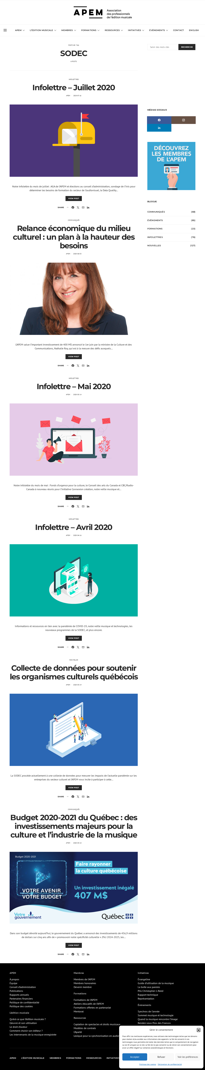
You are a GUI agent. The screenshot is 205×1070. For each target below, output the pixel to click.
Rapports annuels (19, 994)
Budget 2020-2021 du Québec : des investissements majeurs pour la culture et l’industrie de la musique (73, 826)
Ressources (112, 30)
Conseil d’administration (23, 987)
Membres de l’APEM (84, 979)
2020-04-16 (77, 535)
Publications (16, 990)
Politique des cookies (147, 1064)
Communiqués (74, 220)
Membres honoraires (85, 983)
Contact (178, 30)
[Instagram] (183, 120)
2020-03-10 (77, 843)
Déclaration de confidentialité (170, 1064)
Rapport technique (148, 994)
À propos (14, 979)
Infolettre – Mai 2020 (74, 386)
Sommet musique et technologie (155, 1015)
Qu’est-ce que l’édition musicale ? (28, 1019)
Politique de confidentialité (24, 1002)
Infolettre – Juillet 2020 (73, 87)
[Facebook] (159, 120)
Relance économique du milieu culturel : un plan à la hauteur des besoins (73, 237)
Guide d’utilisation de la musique (156, 983)
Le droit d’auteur (18, 1026)
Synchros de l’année (149, 1011)
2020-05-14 (77, 394)
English (194, 30)
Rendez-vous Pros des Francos (154, 1023)
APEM (68, 96)
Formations (155, 228)
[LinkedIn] (159, 128)
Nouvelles (73, 660)
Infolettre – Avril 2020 (73, 527)
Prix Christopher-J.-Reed (150, 990)
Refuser (161, 1056)
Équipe (13, 983)
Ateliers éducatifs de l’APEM (89, 1003)
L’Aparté (78, 1032)
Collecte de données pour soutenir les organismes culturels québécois (74, 672)
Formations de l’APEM (85, 999)
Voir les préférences (188, 1056)
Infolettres (74, 79)
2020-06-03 (77, 254)
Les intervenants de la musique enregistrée (33, 1034)
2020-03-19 (77, 685)
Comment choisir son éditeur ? (26, 1030)
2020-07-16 (77, 96)
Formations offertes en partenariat (92, 1007)
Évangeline (144, 979)
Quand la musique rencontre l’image (158, 1019)
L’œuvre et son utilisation (23, 1023)
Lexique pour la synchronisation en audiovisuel (99, 1035)
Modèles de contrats (85, 1028)
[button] (198, 1029)
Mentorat (79, 1011)
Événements (155, 220)
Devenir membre (83, 987)
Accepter (134, 1056)
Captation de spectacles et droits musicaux (97, 1024)
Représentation (146, 998)
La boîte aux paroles (149, 987)
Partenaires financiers (21, 998)
